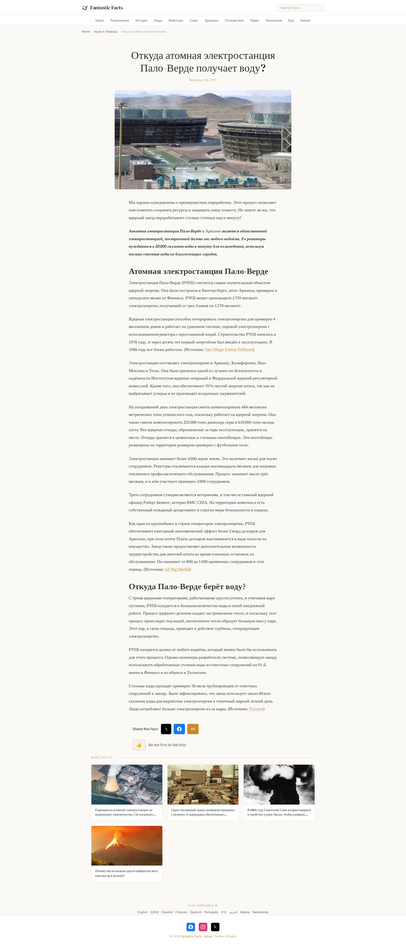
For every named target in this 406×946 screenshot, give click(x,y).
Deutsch (195, 912)
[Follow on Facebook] (191, 927)
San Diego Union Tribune (229, 349)
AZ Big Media (177, 569)
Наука (99, 20)
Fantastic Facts (191, 936)
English (142, 912)
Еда (291, 20)
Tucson (256, 709)
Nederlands (261, 912)
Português (211, 912)
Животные (175, 20)
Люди (158, 20)
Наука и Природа (105, 31)
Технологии (273, 20)
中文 (224, 912)
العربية (233, 912)
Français (181, 912)
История (141, 20)
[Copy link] (193, 729)
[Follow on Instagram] (203, 927)
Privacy (231, 936)
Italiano (245, 912)
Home (86, 31)
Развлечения (119, 20)
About (208, 936)
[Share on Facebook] (179, 729)
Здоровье (211, 20)
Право (254, 20)
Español (167, 912)
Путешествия (234, 20)
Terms (219, 936)
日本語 (154, 912)
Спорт (194, 20)
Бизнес (306, 20)
